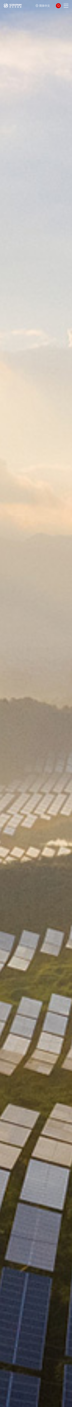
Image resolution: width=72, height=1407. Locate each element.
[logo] (13, 5)
